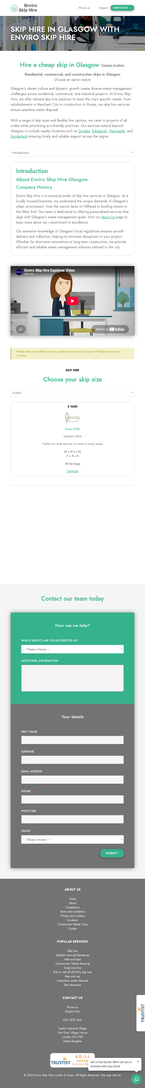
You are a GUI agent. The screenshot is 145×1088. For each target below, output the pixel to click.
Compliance (73, 907)
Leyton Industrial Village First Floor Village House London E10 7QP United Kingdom (72, 1034)
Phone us (72, 1007)
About (72, 903)
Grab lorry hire (72, 968)
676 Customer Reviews (82, 1064)
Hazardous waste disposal (72, 981)
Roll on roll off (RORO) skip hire (72, 972)
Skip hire (72, 951)
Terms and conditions (72, 912)
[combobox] (72, 152)
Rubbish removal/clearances (72, 955)
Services (121, 8)
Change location (112, 65)
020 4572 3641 (72, 1020)
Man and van (72, 976)
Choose (73, 471)
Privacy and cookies (73, 916)
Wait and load (72, 959)
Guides (72, 929)
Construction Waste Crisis (72, 924)
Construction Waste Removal (73, 964)
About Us (108, 217)
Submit (112, 853)
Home (72, 899)
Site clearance (72, 985)
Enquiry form (72, 1011)
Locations (72, 920)
